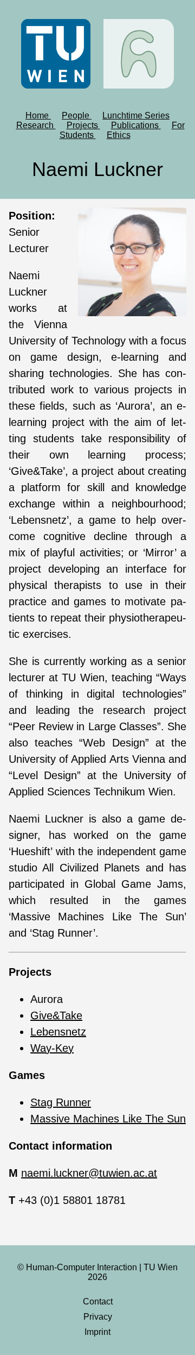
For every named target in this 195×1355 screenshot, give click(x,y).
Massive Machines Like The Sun (108, 1119)
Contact (98, 1301)
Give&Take (56, 1015)
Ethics (119, 135)
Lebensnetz (58, 1032)
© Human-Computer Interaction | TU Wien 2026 (97, 1272)
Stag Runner (60, 1102)
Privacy (97, 1316)
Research (36, 125)
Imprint (97, 1332)
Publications (136, 125)
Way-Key (52, 1048)
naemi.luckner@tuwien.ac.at (89, 1173)
